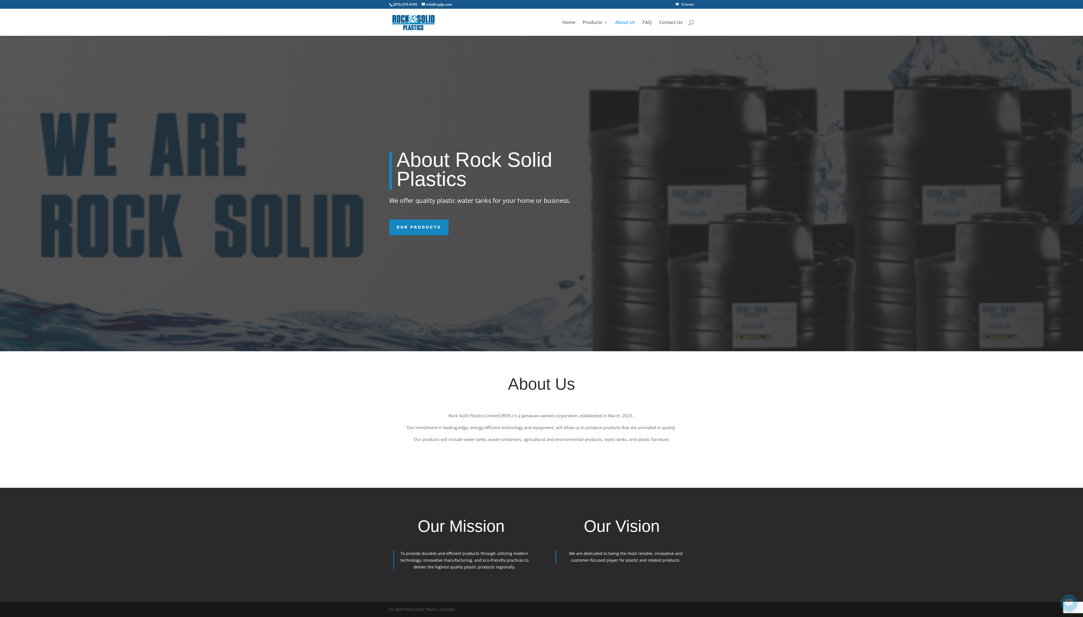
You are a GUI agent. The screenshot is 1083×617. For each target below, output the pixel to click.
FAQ (647, 22)
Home (568, 22)
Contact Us (671, 22)
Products (592, 22)
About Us (625, 22)
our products (419, 227)
